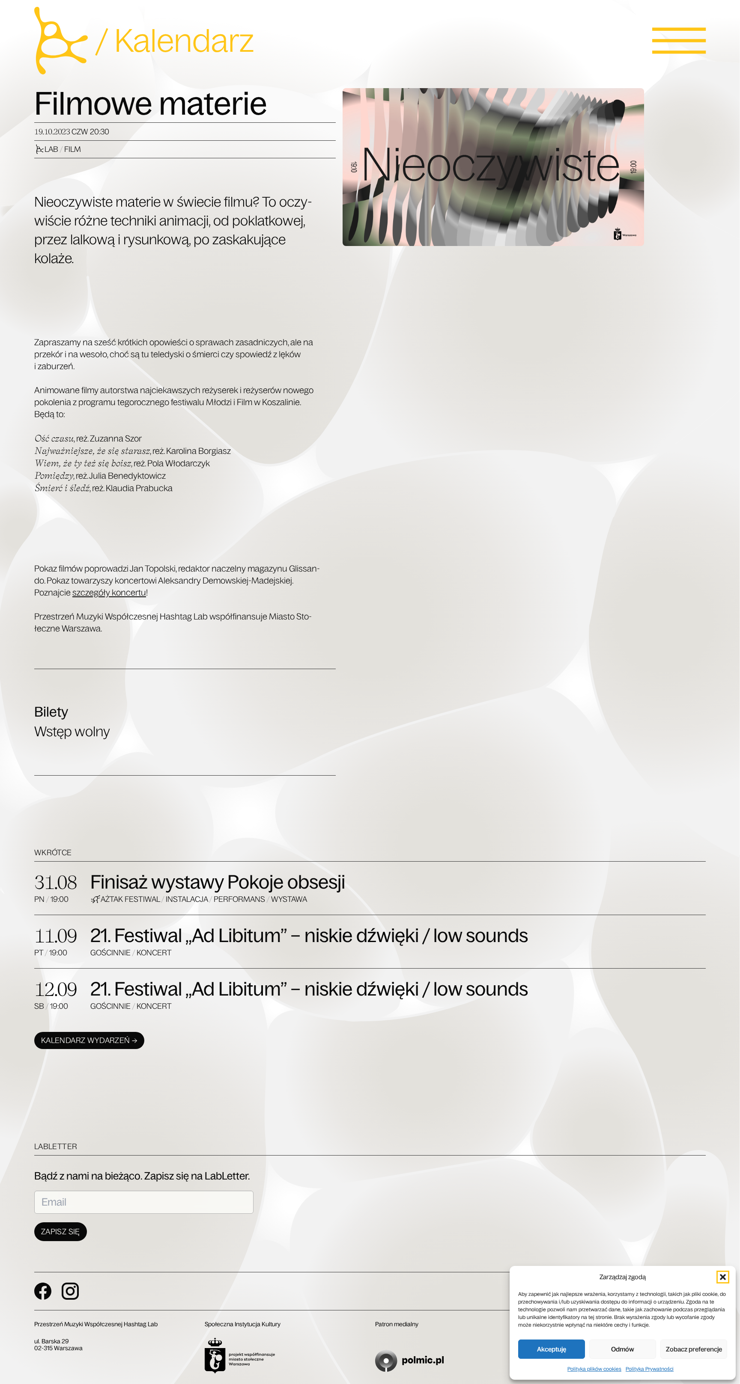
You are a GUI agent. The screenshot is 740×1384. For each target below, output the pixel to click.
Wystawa (289, 899)
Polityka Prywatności (650, 1369)
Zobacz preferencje (694, 1349)
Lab (52, 149)
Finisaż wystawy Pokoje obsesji (217, 881)
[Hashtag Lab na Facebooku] (42, 1291)
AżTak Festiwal (131, 899)
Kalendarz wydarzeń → (89, 1040)
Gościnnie (111, 952)
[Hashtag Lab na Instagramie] (70, 1291)
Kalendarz (184, 40)
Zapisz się (60, 1231)
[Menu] (679, 40)
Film (72, 149)
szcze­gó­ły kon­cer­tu (109, 592)
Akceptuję (551, 1349)
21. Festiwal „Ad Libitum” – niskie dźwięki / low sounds (309, 935)
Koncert (154, 952)
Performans (240, 899)
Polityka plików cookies (594, 1369)
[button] (723, 1277)
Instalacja (187, 899)
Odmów (622, 1349)
